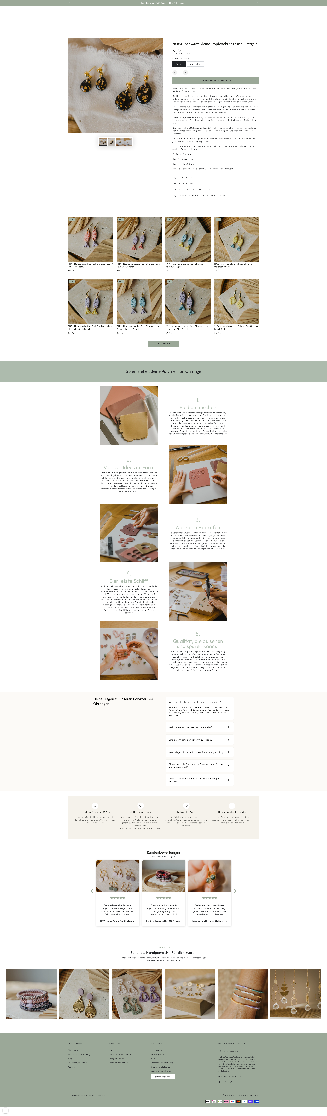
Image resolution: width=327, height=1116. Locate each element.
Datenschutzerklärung (162, 1062)
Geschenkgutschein (77, 1062)
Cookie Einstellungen (161, 1067)
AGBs (153, 1058)
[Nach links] (70, 3)
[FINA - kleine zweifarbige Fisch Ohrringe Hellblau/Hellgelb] (188, 239)
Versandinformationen (120, 1054)
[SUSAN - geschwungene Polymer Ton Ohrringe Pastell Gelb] (236, 301)
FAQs (112, 1050)
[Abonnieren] (257, 1051)
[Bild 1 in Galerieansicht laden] (103, 142)
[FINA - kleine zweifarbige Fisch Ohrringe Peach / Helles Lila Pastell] (90, 239)
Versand (184, 54)
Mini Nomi (179, 65)
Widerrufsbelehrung (161, 1071)
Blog (70, 1058)
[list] (163, 819)
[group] (31, 994)
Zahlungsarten (158, 1054)
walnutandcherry (80, 1095)
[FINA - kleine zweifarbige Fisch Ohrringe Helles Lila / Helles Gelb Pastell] (90, 301)
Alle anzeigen (163, 344)
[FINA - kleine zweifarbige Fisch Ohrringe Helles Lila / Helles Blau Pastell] (188, 301)
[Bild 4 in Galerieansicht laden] (128, 142)
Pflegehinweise (116, 1058)
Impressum (156, 1050)
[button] (92, 891)
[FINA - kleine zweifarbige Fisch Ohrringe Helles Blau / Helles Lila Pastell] (139, 301)
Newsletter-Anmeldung (79, 1054)
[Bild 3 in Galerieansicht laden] (120, 142)
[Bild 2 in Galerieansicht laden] (111, 142)
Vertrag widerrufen (163, 1076)
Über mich (73, 1050)
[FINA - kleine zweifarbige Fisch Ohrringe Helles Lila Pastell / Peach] (139, 239)
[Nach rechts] (257, 3)
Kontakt (71, 1067)
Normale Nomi (195, 65)
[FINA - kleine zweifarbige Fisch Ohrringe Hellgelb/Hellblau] (236, 239)
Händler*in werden (118, 1062)
